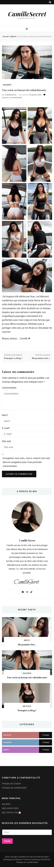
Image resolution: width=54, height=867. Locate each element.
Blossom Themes (22, 859)
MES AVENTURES (10, 808)
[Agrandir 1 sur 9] (23, 110)
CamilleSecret (27, 14)
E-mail (6, 428)
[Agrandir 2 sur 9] (48, 110)
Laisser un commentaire (12, 97)
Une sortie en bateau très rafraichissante (27, 677)
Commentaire (9, 387)
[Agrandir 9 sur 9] (48, 262)
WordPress (45, 859)
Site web (6, 441)
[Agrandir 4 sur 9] (48, 148)
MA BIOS (6, 804)
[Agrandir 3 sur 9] (23, 148)
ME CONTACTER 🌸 (11, 812)
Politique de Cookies (11, 783)
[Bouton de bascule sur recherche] (50, 2)
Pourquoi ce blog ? (27, 710)
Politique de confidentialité (14, 788)
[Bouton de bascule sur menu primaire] (27, 29)
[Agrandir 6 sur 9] (48, 186)
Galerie (7, 85)
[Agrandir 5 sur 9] (23, 186)
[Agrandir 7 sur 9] (23, 224)
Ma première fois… (27, 644)
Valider (7, 841)
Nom (5, 415)
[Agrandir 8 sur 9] (48, 224)
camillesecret (10, 95)
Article (27, 706)
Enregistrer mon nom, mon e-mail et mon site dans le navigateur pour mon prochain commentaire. (26, 462)
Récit (27, 640)
